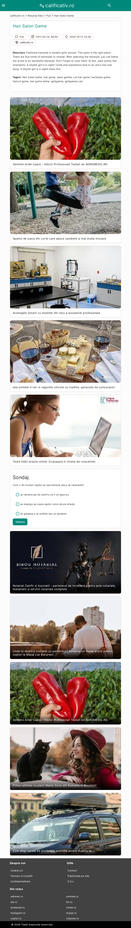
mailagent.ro (18, 912)
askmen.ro (17, 896)
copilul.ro (16, 918)
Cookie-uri (17, 870)
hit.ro (69, 902)
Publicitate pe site (78, 875)
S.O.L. (71, 881)
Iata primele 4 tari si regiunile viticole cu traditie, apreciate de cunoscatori (64, 387)
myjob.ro (71, 912)
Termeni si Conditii (22, 875)
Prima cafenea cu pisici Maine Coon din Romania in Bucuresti (55, 785)
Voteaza (20, 521)
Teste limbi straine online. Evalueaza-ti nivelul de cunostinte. (54, 461)
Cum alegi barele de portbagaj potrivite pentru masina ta (52, 850)
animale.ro (72, 896)
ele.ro (14, 902)
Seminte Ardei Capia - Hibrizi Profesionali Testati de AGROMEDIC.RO (60, 164)
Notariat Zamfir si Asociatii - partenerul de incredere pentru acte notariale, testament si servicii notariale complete (64, 587)
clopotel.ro (72, 918)
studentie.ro (18, 907)
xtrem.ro (71, 907)
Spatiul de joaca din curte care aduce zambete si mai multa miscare (59, 238)
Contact (72, 870)
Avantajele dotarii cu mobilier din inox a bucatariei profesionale (56, 313)
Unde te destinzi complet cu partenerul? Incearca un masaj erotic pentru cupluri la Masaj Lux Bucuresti (63, 652)
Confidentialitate (20, 881)
